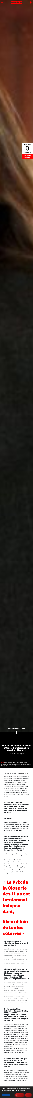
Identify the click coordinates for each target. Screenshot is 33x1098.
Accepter (5, 1095)
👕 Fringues (19, 1095)
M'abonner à (27, 155)
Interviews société (16, 729)
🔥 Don (28, 1095)
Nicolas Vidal (23, 773)
